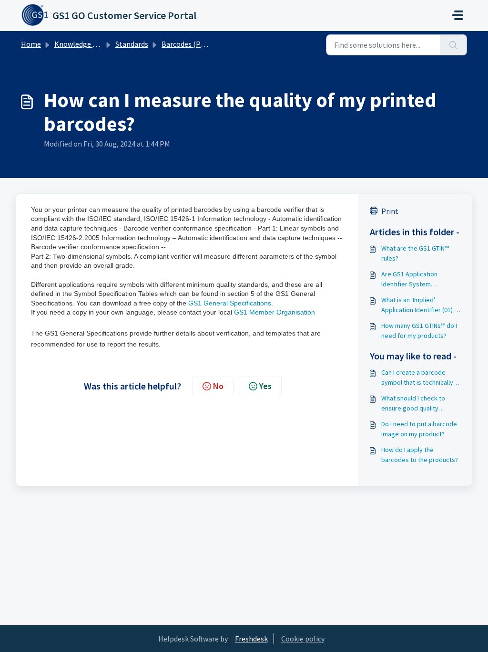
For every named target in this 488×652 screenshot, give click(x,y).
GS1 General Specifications (229, 303)
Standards (131, 44)
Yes (265, 385)
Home (31, 44)
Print (389, 211)
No (218, 385)
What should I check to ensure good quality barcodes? (413, 403)
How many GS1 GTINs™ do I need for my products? (419, 330)
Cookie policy (303, 638)
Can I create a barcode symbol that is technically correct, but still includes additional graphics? (417, 378)
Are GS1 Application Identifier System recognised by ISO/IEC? (414, 279)
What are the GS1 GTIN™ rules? (415, 253)
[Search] (453, 44)
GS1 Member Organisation (274, 312)
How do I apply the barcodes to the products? (419, 454)
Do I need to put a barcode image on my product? (419, 429)
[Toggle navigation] (457, 15)
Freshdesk (251, 638)
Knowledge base (81, 44)
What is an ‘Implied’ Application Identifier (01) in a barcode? (420, 305)
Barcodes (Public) (190, 44)
